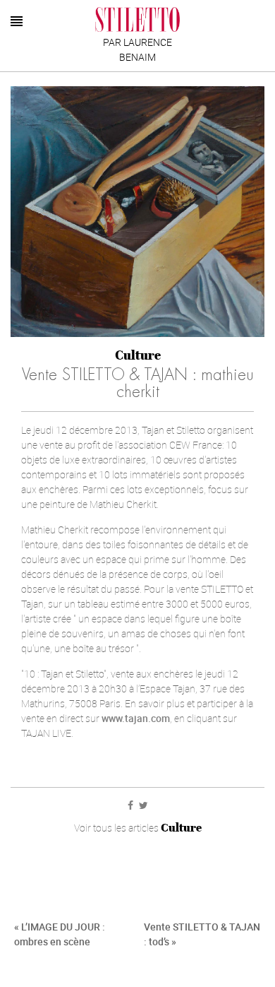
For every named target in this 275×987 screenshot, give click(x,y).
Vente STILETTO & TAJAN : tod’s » (202, 934)
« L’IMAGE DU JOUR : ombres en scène (59, 934)
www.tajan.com (136, 718)
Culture (138, 355)
